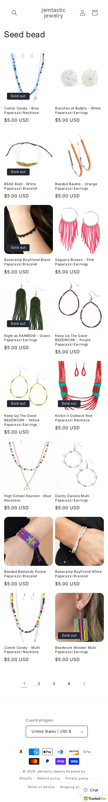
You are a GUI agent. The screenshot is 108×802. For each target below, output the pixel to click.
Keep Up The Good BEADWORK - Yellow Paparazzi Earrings (22, 420)
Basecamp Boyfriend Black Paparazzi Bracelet (27, 262)
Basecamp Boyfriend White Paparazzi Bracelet (78, 573)
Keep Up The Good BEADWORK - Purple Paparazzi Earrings (73, 340)
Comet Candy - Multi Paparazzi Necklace (22, 649)
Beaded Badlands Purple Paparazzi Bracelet (25, 573)
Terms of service (41, 787)
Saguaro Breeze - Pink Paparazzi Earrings (74, 262)
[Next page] (84, 684)
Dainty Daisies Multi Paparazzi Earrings (72, 498)
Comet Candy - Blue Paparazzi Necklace (21, 110)
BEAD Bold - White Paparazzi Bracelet (20, 186)
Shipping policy (73, 787)
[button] (14, 13)
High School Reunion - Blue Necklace (27, 498)
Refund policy (48, 778)
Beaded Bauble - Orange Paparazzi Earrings (76, 186)
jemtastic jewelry (51, 771)
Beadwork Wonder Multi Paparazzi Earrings (75, 649)
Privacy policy (77, 778)
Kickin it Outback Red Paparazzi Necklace (73, 418)
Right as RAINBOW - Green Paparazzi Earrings (27, 338)
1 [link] (24, 683)
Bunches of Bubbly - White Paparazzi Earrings (78, 110)
